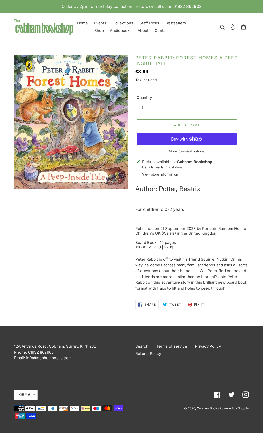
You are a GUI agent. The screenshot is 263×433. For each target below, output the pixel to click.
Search (141, 346)
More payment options (187, 151)
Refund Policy (148, 353)
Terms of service (171, 346)
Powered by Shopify (234, 408)
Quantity (144, 97)
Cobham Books (208, 408)
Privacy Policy (208, 346)
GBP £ (24, 394)
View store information (160, 174)
